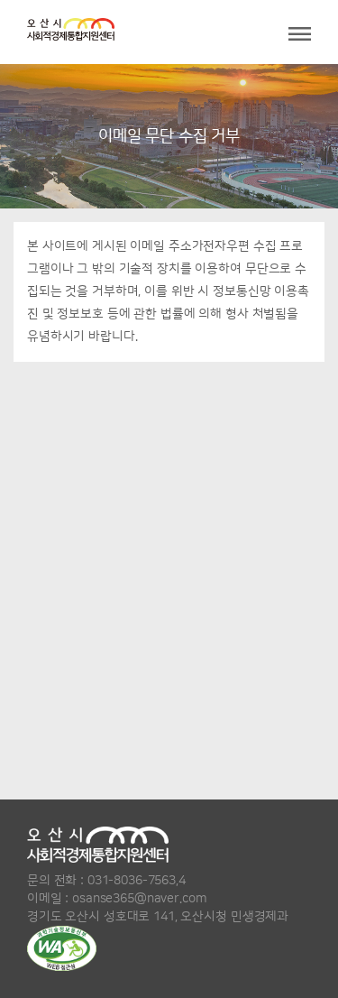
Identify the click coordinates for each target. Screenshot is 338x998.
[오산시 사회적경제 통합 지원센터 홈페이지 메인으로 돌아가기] (70, 32)
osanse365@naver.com (139, 899)
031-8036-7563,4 (136, 880)
